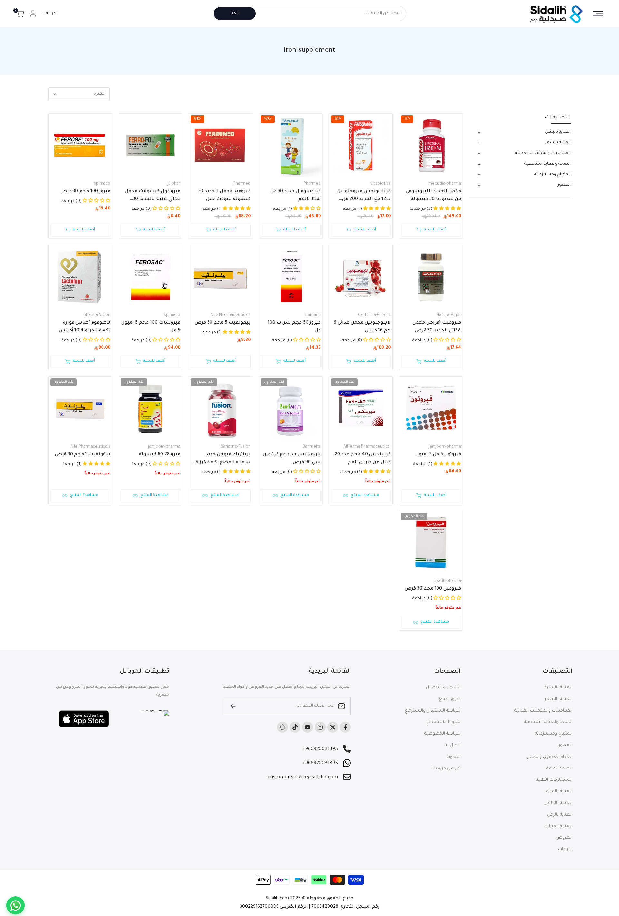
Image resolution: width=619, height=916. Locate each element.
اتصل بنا (452, 745)
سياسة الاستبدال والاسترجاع (432, 710)
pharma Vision (97, 315)
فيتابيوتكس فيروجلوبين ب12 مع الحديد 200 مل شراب (364, 196)
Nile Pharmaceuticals (231, 315)
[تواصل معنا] (15, 905)
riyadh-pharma (447, 581)
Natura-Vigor (449, 315)
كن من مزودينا (446, 768)
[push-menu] (598, 13)
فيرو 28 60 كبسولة (159, 454)
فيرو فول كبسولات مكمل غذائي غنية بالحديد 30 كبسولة (152, 196)
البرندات (565, 849)
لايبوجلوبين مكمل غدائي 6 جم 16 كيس (362, 327)
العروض (564, 837)
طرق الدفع (449, 699)
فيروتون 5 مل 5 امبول (438, 454)
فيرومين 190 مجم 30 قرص (433, 589)
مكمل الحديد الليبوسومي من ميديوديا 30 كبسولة (433, 195)
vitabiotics (380, 184)
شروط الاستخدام (443, 722)
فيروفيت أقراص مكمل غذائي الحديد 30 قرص (436, 327)
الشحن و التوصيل (443, 687)
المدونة (453, 757)
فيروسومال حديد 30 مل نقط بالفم (295, 195)
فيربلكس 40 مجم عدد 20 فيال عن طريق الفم (363, 458)
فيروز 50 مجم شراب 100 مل (294, 327)
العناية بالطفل (558, 803)
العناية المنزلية (558, 826)
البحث (234, 13)
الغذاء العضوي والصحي (549, 757)
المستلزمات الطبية (554, 780)
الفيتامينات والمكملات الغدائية (543, 710)
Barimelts (312, 447)
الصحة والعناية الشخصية (548, 722)
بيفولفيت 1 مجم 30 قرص (82, 454)
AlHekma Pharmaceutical (367, 447)
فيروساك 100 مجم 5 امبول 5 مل (150, 327)
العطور (565, 745)
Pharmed (312, 184)
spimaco (102, 184)
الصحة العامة (559, 768)
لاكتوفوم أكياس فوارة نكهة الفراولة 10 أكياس (84, 327)
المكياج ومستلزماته (553, 733)
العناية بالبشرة (558, 687)
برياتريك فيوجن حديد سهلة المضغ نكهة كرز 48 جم (221, 459)
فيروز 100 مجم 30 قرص (85, 191)
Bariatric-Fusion (236, 447)
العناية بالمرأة (559, 791)
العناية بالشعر (558, 699)
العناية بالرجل (559, 814)
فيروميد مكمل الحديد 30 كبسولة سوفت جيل (224, 195)
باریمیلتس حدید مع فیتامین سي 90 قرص (292, 458)
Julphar (173, 184)
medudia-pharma (444, 184)
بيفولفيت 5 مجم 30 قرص (223, 323)
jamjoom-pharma (445, 447)
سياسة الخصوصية (442, 733)
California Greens (374, 315)
